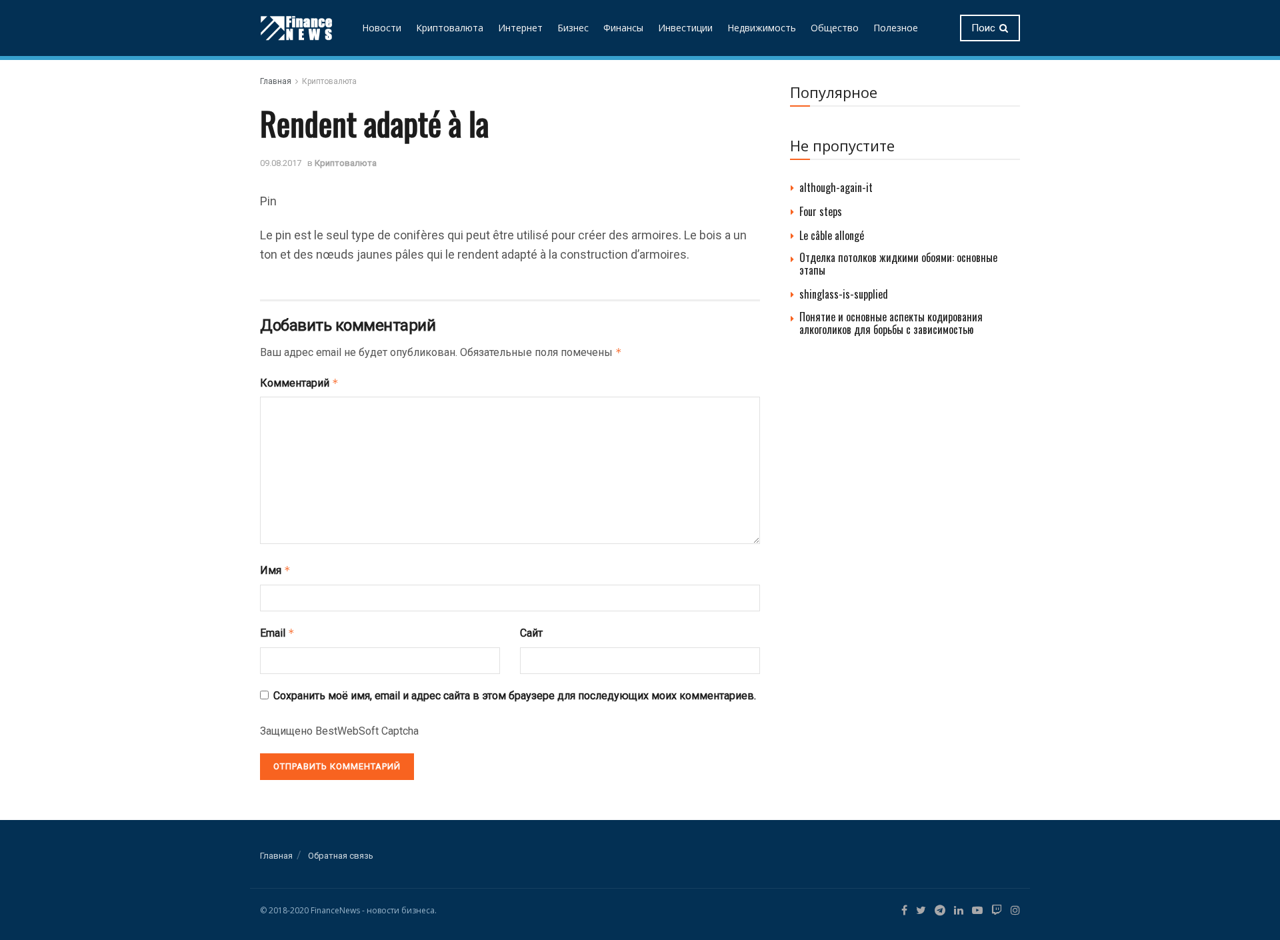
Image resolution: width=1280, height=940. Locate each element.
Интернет (520, 27)
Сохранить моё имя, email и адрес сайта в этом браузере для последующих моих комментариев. (514, 695)
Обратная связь (340, 856)
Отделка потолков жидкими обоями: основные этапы (898, 263)
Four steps (820, 211)
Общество (835, 27)
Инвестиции (685, 27)
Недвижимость (761, 27)
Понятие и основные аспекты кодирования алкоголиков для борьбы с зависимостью (891, 323)
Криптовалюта (449, 27)
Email (277, 633)
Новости (381, 27)
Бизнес (573, 27)
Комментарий (299, 383)
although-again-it (836, 187)
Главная (275, 81)
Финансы (623, 27)
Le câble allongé (831, 235)
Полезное (895, 27)
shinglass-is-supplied (843, 294)
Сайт (531, 633)
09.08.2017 (280, 163)
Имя (275, 570)
